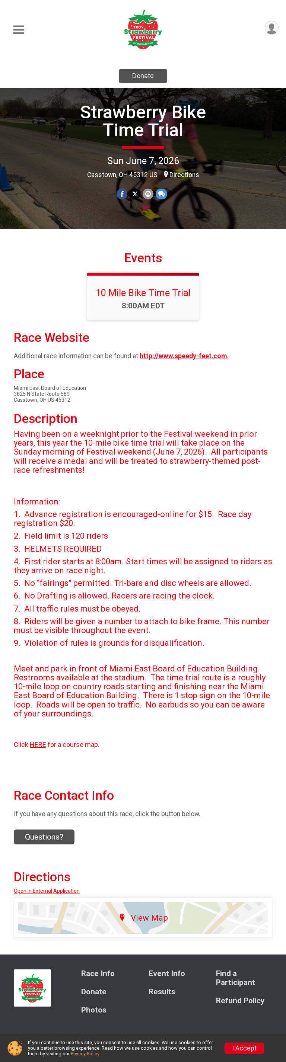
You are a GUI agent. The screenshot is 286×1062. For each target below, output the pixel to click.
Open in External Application (47, 891)
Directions (184, 175)
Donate (143, 76)
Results (162, 992)
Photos (94, 1010)
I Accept (244, 1048)
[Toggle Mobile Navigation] (18, 30)
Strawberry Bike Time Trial (143, 121)
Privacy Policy (85, 1053)
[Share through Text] (161, 194)
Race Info (98, 973)
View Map (149, 918)
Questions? (44, 836)
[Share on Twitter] (135, 194)
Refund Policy (240, 1001)
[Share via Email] (148, 194)
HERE (38, 744)
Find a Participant (235, 978)
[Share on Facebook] (122, 194)
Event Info (167, 973)
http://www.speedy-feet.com (183, 356)
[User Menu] (272, 28)
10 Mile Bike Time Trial (143, 292)
